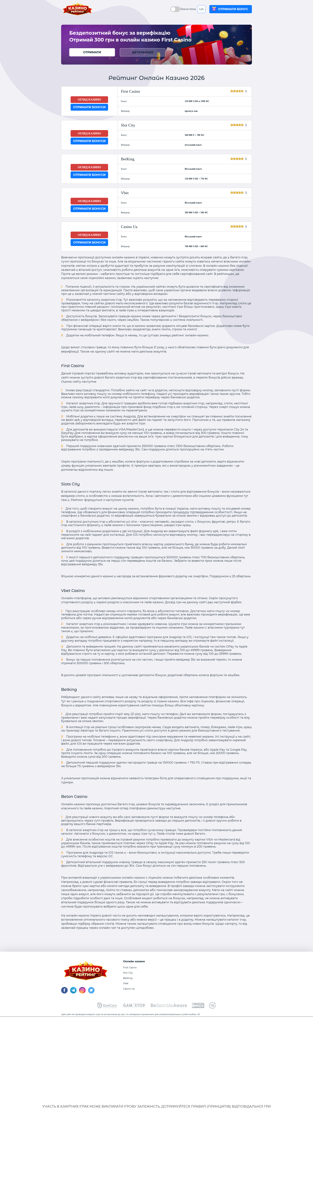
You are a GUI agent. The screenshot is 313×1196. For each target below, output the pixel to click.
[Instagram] (82, 992)
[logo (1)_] (134, 1006)
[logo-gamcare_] (107, 1007)
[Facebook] (64, 992)
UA (201, 9)
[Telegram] (73, 992)
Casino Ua (128, 988)
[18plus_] (212, 1007)
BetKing (128, 978)
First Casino (130, 967)
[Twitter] (91, 992)
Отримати (92, 52)
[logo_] (169, 1006)
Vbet (125, 983)
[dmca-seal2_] (198, 1007)
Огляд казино (89, 99)
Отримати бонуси (89, 107)
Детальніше (142, 52)
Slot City (128, 972)
